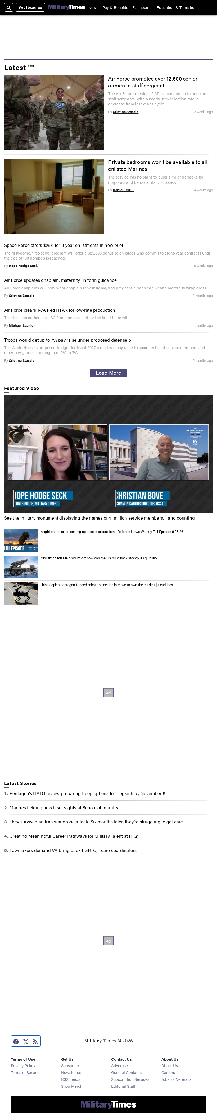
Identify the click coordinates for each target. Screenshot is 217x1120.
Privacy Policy (23, 1065)
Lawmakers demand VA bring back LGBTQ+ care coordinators (73, 850)
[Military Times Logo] (66, 7)
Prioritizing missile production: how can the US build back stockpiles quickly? (98, 557)
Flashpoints (142, 7)
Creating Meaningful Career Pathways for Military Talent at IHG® (74, 835)
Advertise (119, 1065)
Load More (108, 372)
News (93, 7)
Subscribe (70, 1065)
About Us (169, 1065)
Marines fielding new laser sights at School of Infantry (64, 807)
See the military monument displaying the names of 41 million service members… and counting (99, 518)
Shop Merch (71, 1086)
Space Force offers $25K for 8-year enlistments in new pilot (63, 245)
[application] (108, 454)
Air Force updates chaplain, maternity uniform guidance (60, 279)
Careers (168, 1072)
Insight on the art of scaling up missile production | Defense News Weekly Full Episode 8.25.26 (111, 531)
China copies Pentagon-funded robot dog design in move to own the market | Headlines (106, 584)
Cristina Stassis (125, 111)
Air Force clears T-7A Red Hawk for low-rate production (59, 309)
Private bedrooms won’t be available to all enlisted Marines (157, 165)
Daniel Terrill (123, 189)
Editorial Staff (123, 1086)
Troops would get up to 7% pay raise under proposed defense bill (69, 339)
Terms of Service (25, 1072)
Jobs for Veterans (176, 1079)
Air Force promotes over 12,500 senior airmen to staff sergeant (152, 82)
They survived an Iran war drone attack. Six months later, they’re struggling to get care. (97, 821)
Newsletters (71, 1072)
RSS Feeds (70, 1079)
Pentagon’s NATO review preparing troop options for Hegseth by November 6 (87, 793)
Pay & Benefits (115, 7)
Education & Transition (176, 7)
